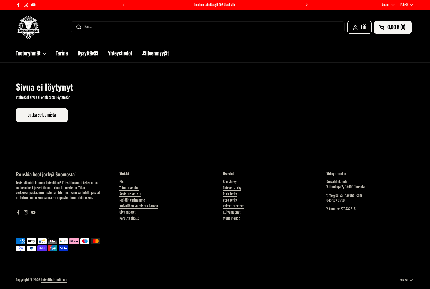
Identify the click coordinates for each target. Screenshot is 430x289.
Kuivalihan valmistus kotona (138, 206)
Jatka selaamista (42, 115)
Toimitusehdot (129, 188)
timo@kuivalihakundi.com (344, 195)
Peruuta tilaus (129, 218)
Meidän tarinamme (132, 200)
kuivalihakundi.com (54, 280)
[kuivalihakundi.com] (28, 27)
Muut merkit (231, 218)
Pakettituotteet (233, 206)
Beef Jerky (230, 182)
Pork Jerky (230, 194)
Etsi (122, 182)
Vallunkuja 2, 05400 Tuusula (345, 187)
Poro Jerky (230, 200)
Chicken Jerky (232, 188)
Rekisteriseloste (130, 194)
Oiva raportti (128, 212)
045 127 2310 (335, 200)
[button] (393, 27)
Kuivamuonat (232, 212)
